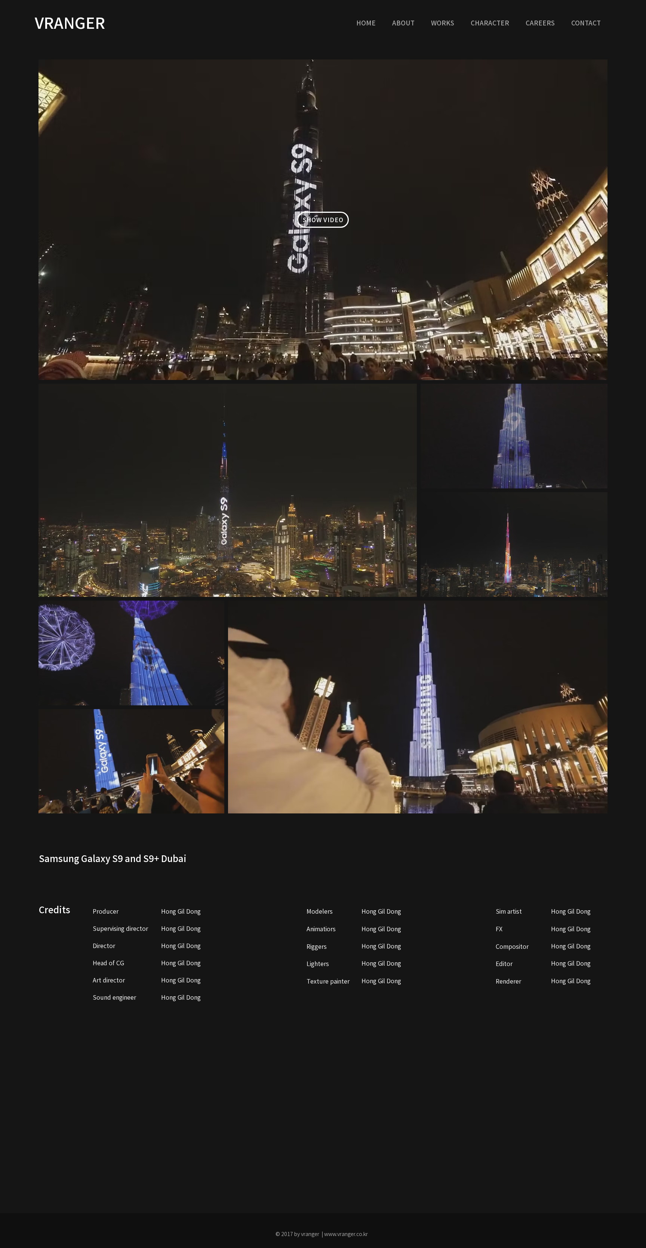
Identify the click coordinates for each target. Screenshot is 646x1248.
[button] (445, 23)
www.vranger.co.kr (346, 1234)
